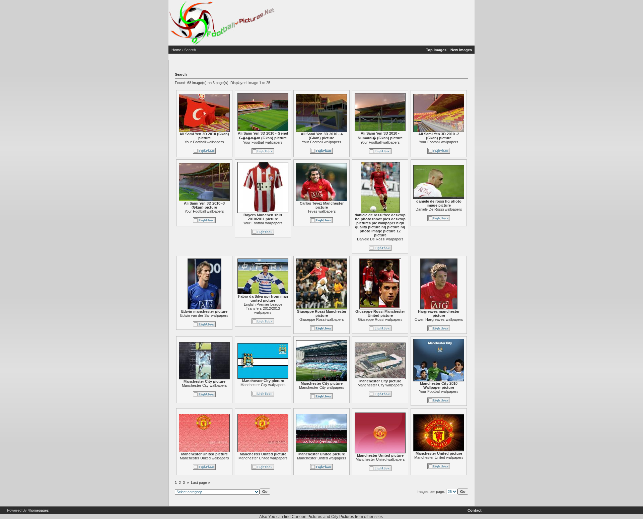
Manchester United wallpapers (204, 458)
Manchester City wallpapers (204, 385)
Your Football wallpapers (204, 142)
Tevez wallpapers (321, 211)
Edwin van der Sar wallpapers (204, 315)
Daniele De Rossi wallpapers (380, 239)
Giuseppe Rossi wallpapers (321, 319)
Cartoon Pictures (307, 516)
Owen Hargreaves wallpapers (439, 319)
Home (176, 50)
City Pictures (342, 516)
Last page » (200, 482)
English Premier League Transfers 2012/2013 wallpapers (263, 308)
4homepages (38, 510)
